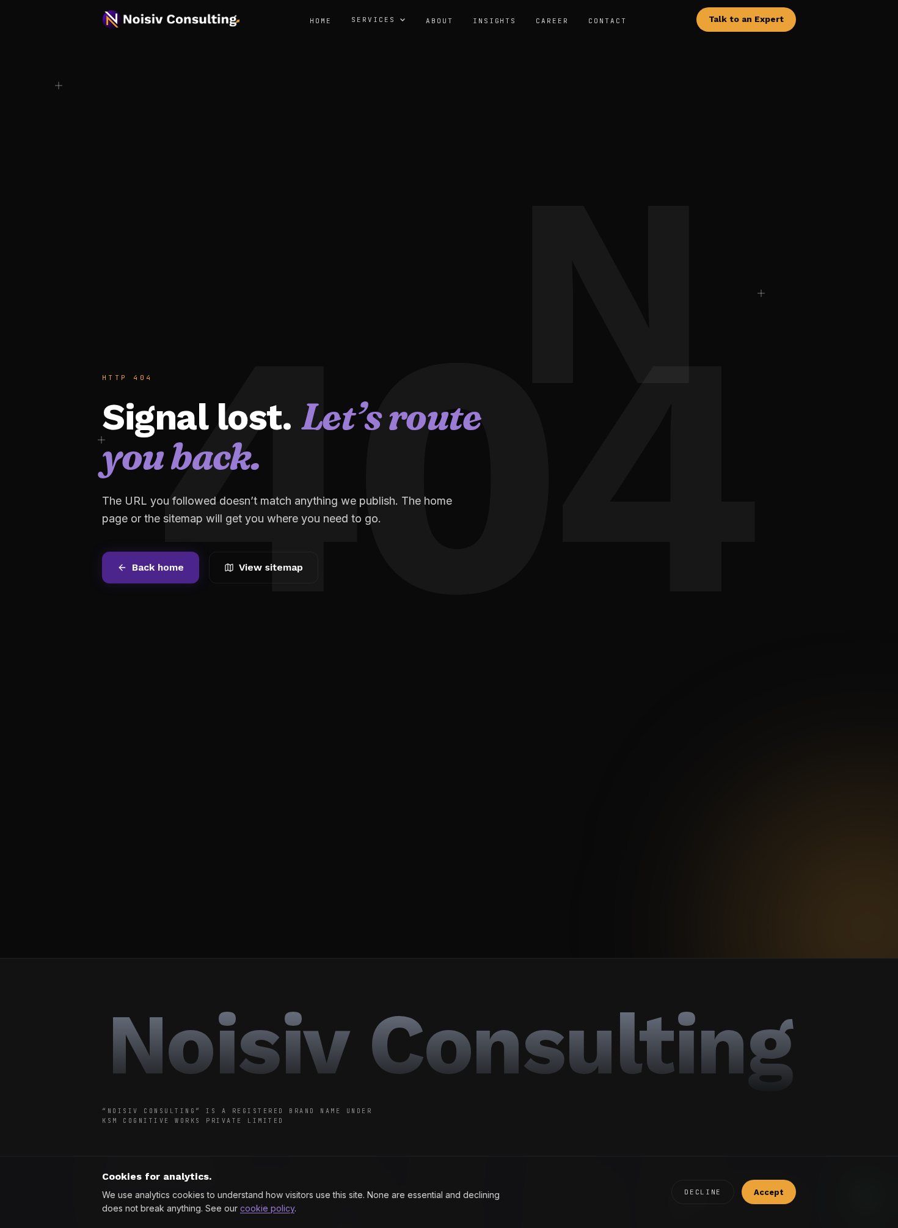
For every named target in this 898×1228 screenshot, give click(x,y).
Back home (158, 567)
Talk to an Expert (746, 19)
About (439, 20)
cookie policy (267, 1208)
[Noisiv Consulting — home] (171, 19)
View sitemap (271, 567)
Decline (702, 1192)
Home (321, 20)
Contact (607, 20)
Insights (495, 20)
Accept (769, 1192)
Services (373, 19)
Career (552, 20)
